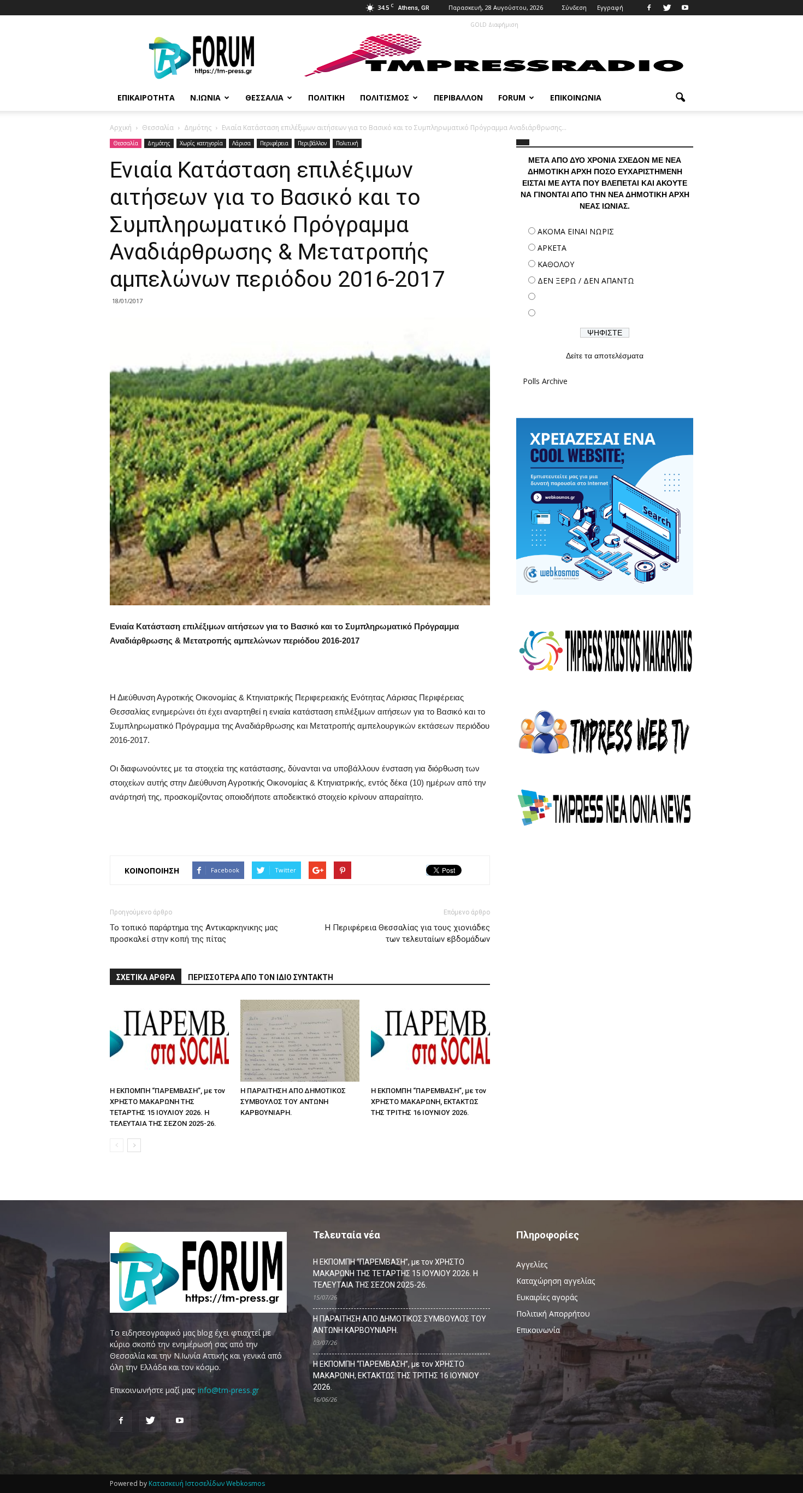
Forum (512, 97)
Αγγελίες (531, 1264)
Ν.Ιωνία (205, 97)
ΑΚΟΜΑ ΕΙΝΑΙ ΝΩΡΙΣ (576, 231)
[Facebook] (649, 7)
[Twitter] (667, 7)
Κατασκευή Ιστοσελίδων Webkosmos (207, 1483)
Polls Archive (545, 381)
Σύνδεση (574, 7)
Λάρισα (241, 143)
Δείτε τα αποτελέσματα (604, 355)
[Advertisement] (605, 931)
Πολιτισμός (384, 97)
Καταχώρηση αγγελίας (555, 1281)
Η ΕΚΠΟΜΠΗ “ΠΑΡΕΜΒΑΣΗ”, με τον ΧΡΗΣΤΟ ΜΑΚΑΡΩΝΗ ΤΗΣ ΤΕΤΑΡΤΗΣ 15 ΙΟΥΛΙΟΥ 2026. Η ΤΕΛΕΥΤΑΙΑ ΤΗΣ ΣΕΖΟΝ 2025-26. (395, 1273)
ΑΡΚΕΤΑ (552, 248)
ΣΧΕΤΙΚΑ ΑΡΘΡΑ (145, 977)
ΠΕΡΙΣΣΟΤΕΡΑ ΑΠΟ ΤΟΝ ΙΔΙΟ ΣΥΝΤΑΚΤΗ (260, 977)
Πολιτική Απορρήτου (553, 1313)
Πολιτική (326, 97)
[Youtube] (685, 7)
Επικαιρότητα (146, 97)
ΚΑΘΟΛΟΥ (556, 264)
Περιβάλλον (458, 97)
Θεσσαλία (264, 97)
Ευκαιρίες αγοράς (546, 1297)
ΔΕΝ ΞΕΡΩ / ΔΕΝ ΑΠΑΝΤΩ (586, 280)
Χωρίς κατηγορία (201, 143)
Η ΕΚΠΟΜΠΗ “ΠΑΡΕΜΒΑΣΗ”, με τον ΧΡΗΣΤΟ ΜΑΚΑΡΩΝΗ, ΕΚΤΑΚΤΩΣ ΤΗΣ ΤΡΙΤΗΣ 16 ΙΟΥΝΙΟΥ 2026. (428, 1102)
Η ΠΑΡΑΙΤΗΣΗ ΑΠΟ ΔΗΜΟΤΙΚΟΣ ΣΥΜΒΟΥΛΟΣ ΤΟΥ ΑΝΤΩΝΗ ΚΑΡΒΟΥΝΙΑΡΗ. (293, 1102)
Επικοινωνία (575, 97)
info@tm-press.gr (228, 1390)
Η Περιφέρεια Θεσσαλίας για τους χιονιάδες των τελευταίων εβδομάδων (407, 933)
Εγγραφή (610, 7)
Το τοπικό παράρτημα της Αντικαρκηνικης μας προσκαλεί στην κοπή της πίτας (194, 933)
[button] (680, 98)
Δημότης (158, 143)
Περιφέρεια (274, 143)
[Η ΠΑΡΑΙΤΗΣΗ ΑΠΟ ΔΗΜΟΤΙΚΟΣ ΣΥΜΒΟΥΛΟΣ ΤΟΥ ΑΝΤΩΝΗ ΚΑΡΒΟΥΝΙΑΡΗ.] (299, 1041)
